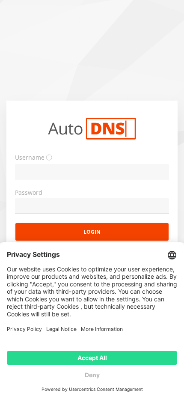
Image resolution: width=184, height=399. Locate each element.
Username (30, 157)
